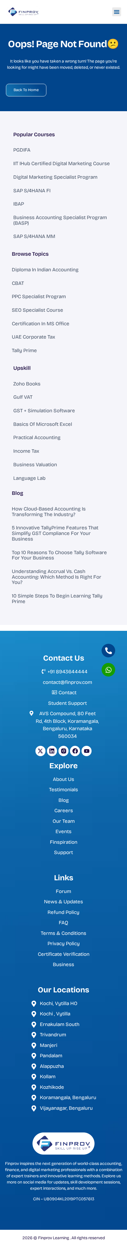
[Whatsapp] (108, 670)
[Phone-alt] (108, 650)
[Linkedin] (52, 751)
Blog (17, 493)
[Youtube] (87, 751)
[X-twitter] (40, 751)
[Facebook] (75, 751)
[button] (116, 11)
